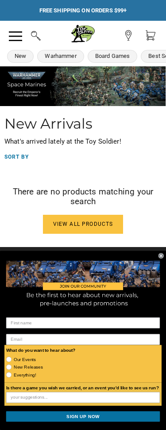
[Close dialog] (161, 256)
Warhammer (60, 56)
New (20, 56)
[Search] (27, 34)
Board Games (112, 56)
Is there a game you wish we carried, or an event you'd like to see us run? (82, 387)
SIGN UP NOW (83, 416)
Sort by (16, 157)
